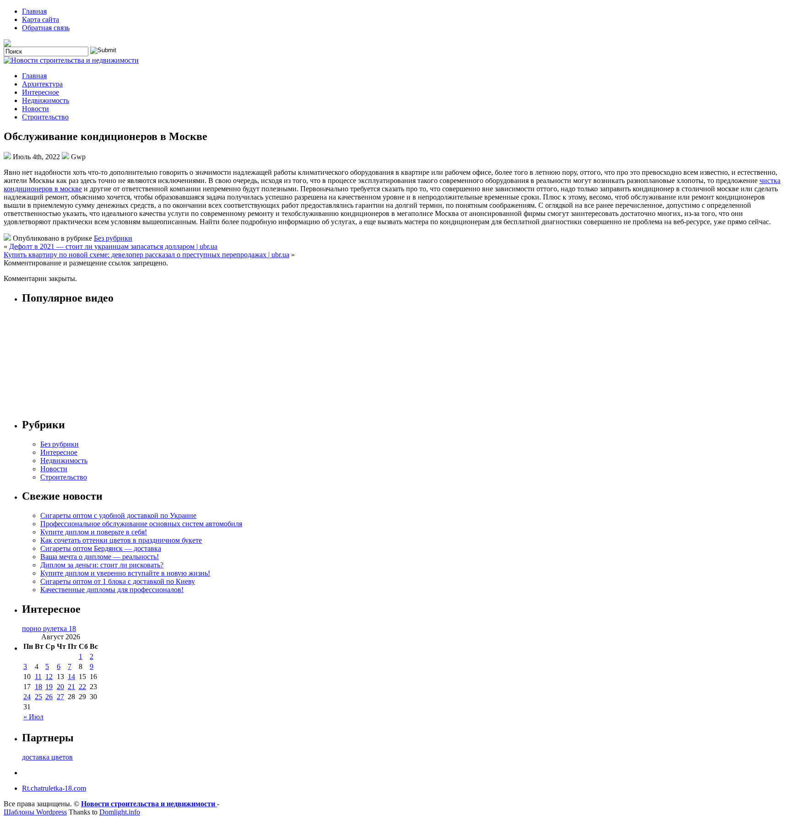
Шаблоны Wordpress (35, 812)
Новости (35, 109)
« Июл (33, 717)
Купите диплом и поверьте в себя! (93, 532)
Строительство (45, 117)
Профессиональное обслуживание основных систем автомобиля (141, 524)
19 (49, 687)
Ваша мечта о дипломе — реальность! (99, 557)
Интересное (40, 92)
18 (38, 687)
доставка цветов (47, 757)
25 (38, 697)
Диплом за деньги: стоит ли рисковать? (101, 565)
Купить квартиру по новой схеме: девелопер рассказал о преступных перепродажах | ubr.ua (146, 255)
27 (60, 697)
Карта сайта (40, 19)
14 (71, 676)
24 (27, 697)
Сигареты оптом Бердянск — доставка (100, 548)
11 (38, 676)
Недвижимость (45, 100)
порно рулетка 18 (49, 628)
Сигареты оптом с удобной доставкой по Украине (118, 515)
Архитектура (42, 84)
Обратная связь (46, 28)
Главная (34, 11)
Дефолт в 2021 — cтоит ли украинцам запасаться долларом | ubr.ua (113, 246)
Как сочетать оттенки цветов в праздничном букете (121, 540)
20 (60, 687)
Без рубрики (113, 238)
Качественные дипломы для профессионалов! (112, 589)
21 (71, 687)
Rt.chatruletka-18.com (54, 788)
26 (49, 697)
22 (82, 687)
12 (49, 676)
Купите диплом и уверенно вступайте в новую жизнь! (125, 573)
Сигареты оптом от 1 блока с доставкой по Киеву (117, 581)
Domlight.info (119, 812)
